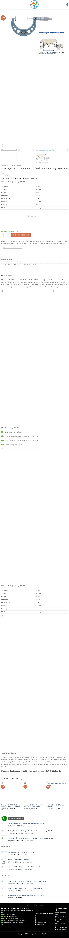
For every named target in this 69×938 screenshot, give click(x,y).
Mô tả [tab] (3, 275)
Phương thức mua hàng (42, 918)
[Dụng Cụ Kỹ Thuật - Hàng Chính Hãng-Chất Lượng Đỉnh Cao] (34, 4)
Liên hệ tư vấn (40, 924)
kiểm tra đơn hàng (41, 922)
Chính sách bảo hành (61, 927)
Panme (13, 165)
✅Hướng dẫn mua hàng (41, 915)
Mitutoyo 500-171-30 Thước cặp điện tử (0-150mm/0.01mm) (33, 805)
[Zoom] (3, 145)
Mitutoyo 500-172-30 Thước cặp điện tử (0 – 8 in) (56, 805)
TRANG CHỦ (28, 905)
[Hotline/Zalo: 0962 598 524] (4, 818)
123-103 (6, 264)
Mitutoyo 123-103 (14, 264)
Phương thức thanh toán (42, 920)
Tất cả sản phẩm (38, 905)
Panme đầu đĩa (32, 264)
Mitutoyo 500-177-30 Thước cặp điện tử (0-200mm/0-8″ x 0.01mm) (11, 805)
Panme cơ (20, 165)
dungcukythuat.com (13, 918)
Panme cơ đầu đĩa (23, 264)
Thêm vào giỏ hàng (21, 235)
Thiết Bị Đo (5, 165)
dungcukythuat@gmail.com (12, 916)
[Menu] (2, 4)
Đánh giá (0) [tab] (10, 275)
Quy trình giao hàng (61, 929)
